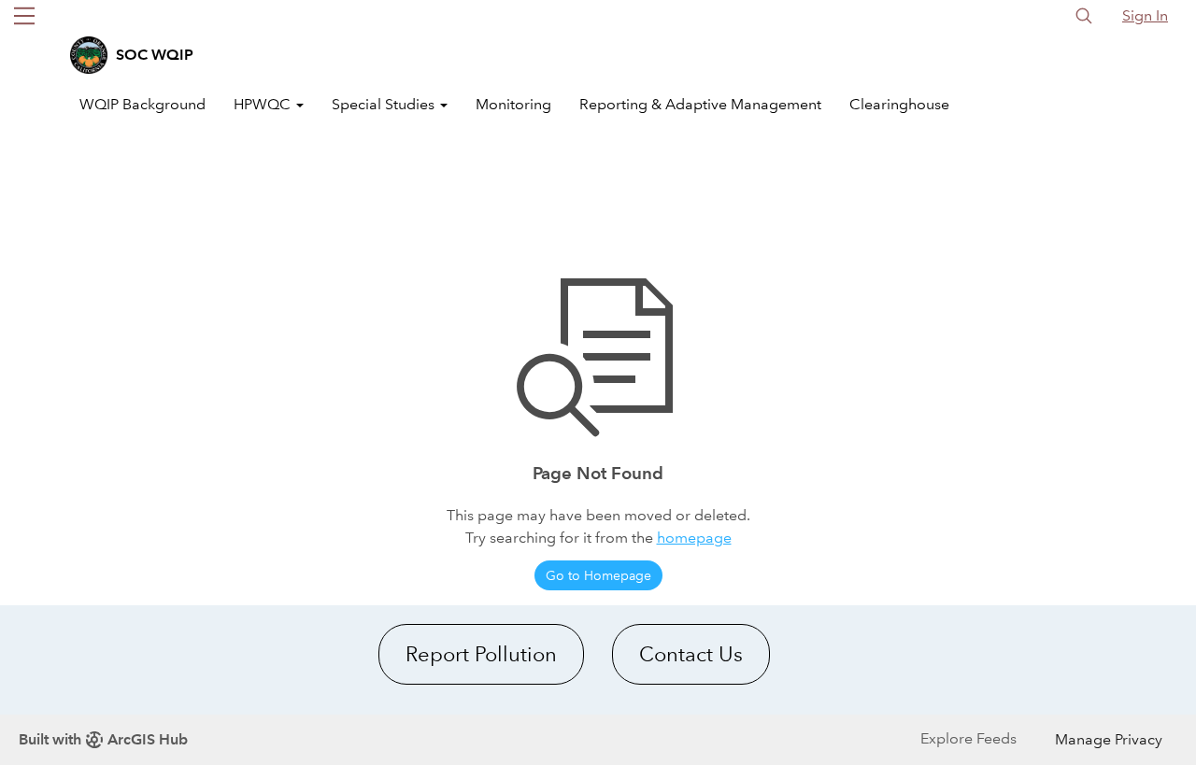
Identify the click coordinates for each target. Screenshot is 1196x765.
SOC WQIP (154, 55)
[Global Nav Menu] (24, 16)
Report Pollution (481, 654)
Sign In (1145, 15)
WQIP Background (142, 104)
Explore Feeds (968, 738)
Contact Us (691, 654)
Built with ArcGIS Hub (103, 739)
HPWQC (264, 104)
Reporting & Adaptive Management (700, 104)
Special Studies (385, 104)
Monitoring (513, 104)
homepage (694, 537)
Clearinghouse (899, 104)
